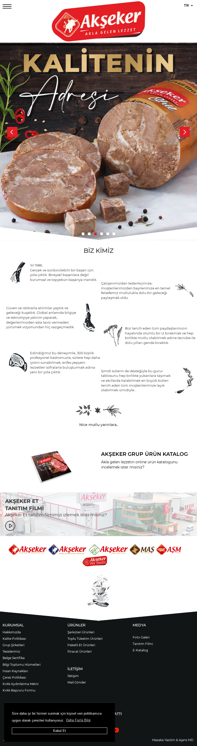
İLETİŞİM (75, 669)
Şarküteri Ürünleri (80, 632)
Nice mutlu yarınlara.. (98, 424)
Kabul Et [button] (59, 731)
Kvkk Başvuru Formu (19, 690)
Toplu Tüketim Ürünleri (85, 639)
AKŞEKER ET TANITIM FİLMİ (24, 505)
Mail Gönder (76, 682)
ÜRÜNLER (76, 625)
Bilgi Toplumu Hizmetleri (22, 665)
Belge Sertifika (14, 658)
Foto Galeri (141, 637)
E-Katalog (140, 650)
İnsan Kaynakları (15, 671)
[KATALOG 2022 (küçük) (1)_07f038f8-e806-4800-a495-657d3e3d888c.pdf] (51, 467)
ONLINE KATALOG (130, 478)
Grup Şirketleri (13, 645)
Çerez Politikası (14, 677)
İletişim (73, 676)
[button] (83, 233)
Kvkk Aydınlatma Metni (20, 684)
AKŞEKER (113, 454)
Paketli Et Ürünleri (81, 645)
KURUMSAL (13, 625)
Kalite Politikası (14, 639)
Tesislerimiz (11, 651)
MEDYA (139, 625)
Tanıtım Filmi (143, 644)
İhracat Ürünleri (79, 651)
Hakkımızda (12, 632)
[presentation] (12, 132)
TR (187, 5)
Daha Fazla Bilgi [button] (78, 720)
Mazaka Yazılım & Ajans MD (172, 740)
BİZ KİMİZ (99, 250)
